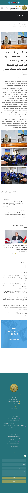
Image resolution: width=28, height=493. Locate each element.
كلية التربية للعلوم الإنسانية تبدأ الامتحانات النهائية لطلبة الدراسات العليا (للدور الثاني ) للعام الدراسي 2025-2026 (15, 285)
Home (25, 23)
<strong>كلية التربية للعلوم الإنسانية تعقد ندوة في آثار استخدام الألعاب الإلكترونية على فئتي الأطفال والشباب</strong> (13, 203)
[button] (15, 253)
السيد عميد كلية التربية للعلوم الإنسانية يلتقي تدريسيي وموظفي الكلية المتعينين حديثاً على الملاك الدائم (14, 214)
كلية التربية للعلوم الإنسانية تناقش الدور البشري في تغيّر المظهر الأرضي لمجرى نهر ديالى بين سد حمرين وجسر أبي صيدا (15, 247)
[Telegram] (9, 3)
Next (14, 478)
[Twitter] (19, 3)
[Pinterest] (2, 192)
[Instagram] (16, 3)
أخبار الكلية (19, 23)
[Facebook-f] (12, 3)
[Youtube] (14, 3)
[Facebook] (10, 192)
